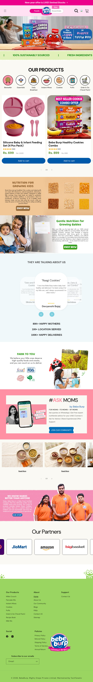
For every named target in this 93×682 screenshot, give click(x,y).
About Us (37, 600)
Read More (22, 471)
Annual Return (40, 649)
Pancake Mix (11, 600)
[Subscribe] (36, 661)
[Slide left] (41, 170)
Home (36, 596)
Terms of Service (41, 646)
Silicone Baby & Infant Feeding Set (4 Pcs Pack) (22, 144)
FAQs (36, 610)
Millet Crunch (11, 596)
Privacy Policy (40, 635)
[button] (76, 11)
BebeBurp (23, 678)
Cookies (9, 607)
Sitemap (37, 617)
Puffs (8, 610)
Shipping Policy (40, 642)
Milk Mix (9, 621)
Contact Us (65, 596)
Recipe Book (11, 617)
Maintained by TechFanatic (69, 678)
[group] (46, 33)
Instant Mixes (11, 603)
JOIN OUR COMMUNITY (61, 430)
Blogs (36, 607)
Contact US (38, 614)
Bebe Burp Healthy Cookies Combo (66, 144)
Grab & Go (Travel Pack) (15, 614)
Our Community (40, 603)
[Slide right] (51, 170)
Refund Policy (40, 639)
